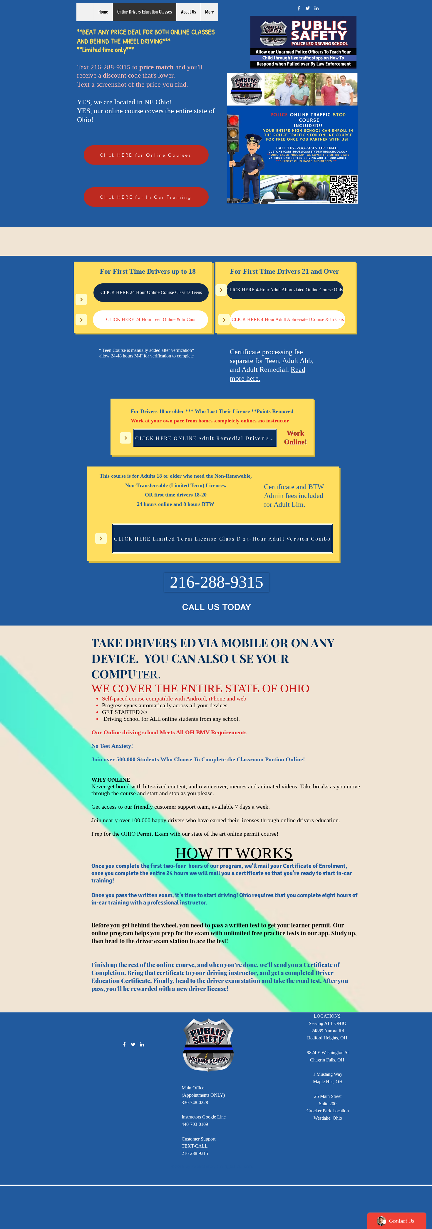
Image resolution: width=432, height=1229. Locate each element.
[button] (216, 582)
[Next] (81, 299)
